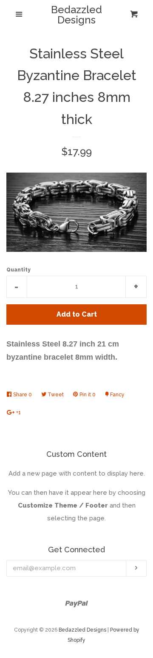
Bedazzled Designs (76, 15)
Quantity (18, 270)
